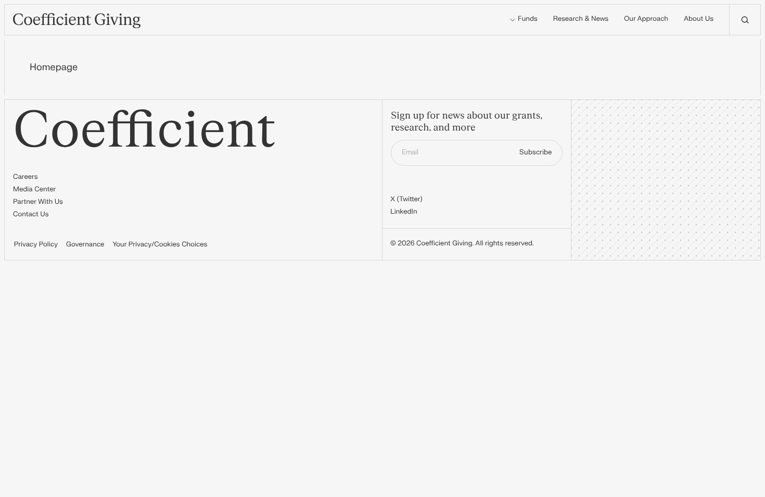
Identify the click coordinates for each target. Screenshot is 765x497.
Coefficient (144, 131)
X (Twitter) (406, 199)
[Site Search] (744, 20)
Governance (85, 245)
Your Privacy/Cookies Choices (159, 245)
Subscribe (535, 152)
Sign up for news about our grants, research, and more (466, 122)
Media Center (34, 190)
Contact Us (31, 215)
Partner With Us (38, 202)
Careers (25, 177)
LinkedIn (403, 212)
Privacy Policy (36, 245)
